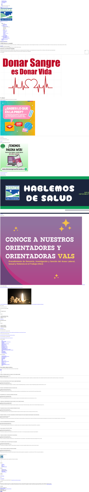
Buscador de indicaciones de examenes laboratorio (5, 488)
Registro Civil (3, 363)
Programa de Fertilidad (4, 345)
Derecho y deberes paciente (5, 39)
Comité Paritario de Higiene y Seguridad (6, 349)
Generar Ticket (2, 328)
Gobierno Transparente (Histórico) (5, 356)
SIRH (2, 350)
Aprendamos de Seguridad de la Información (38, 304)
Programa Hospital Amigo (4, 347)
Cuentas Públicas (5, 37)
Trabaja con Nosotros (4, 344)
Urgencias (3, 38)
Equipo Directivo (5, 24)
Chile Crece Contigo (4, 362)
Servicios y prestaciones (3, 100)
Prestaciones (3, 25)
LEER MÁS (83, 284)
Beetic (2, 340)
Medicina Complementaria (4, 346)
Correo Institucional (4, 352)
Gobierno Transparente (4, 1)
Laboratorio (3, 342)
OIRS (2, 359)
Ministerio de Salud (4, 469)
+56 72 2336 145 (2, 478)
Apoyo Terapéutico (5, 35)
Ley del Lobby (3, 2)
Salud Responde (3, 358)
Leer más (32, 304)
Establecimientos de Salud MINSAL (6, 364)
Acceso (1, 7)
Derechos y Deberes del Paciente (5, 361)
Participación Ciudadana (4, 36)
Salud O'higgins (3, 471)
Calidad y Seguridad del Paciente (5, 343)
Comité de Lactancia (4, 348)
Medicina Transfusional (4, 466)
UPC (2, 465)
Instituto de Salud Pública (4, 470)
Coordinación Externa (5, 26)
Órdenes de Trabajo (4, 341)
